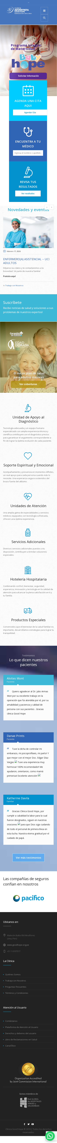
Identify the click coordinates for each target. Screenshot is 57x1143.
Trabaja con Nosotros (14, 285)
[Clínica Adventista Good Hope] (19, 10)
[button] (50, 1136)
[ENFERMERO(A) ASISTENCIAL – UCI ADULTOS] (28, 232)
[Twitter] (28, 1124)
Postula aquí (9, 276)
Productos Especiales (28, 619)
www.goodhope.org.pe (18, 944)
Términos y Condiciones (16, 993)
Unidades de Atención (28, 505)
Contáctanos (11, 1021)
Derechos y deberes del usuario (20, 1033)
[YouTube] (32, 1124)
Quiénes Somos (13, 974)
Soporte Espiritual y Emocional (28, 465)
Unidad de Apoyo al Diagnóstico (28, 419)
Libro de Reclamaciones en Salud (21, 1039)
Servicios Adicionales (28, 541)
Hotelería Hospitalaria (28, 579)
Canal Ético (10, 1045)
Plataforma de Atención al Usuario (21, 1027)
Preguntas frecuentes (15, 986)
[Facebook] (24, 1124)
